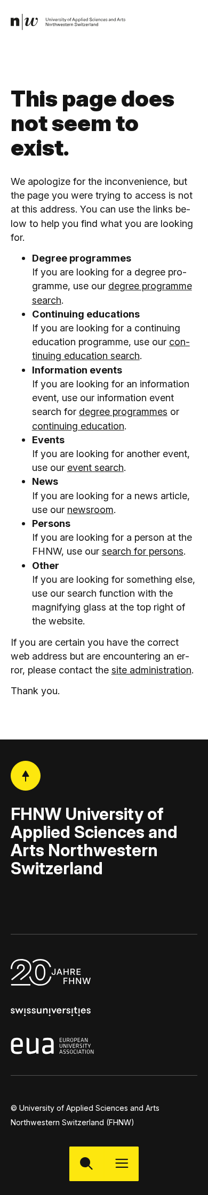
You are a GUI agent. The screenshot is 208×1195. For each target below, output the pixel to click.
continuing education (78, 426)
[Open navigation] (121, 1164)
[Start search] (86, 1164)
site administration (151, 670)
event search (95, 467)
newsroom (90, 509)
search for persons (142, 551)
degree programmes (123, 411)
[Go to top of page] (26, 776)
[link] (68, 22)
